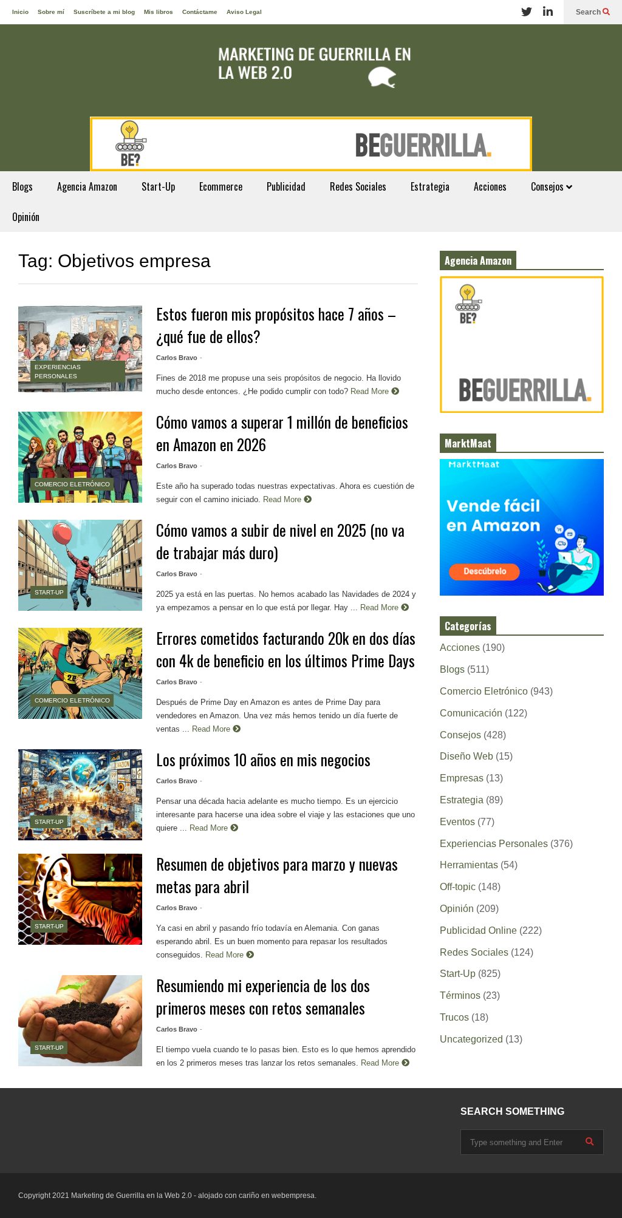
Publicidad (286, 186)
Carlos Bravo (176, 357)
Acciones (490, 186)
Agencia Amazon (87, 186)
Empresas (462, 778)
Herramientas (469, 865)
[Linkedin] (548, 12)
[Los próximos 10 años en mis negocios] (80, 794)
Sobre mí (51, 12)
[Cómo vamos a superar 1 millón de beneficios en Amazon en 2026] (80, 457)
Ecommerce (220, 186)
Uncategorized (471, 1039)
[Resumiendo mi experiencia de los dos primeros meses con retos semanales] (80, 1020)
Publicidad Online (478, 930)
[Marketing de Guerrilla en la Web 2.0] (311, 70)
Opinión (25, 216)
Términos (460, 995)
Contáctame (199, 12)
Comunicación (471, 713)
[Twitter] (526, 12)
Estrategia (430, 186)
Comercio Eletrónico (72, 484)
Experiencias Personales (494, 844)
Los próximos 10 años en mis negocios (263, 759)
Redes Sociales (358, 186)
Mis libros (158, 12)
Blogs (22, 186)
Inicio (20, 12)
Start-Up (158, 186)
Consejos (548, 186)
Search (589, 12)
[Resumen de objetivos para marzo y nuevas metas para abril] (80, 899)
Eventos (457, 822)
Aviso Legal (244, 12)
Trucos (454, 1017)
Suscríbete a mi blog (104, 12)
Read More (370, 391)
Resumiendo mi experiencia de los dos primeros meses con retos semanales (263, 996)
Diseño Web (466, 756)
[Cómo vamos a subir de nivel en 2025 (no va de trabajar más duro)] (80, 565)
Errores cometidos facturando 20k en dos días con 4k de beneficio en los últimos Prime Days (285, 649)
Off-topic (458, 887)
